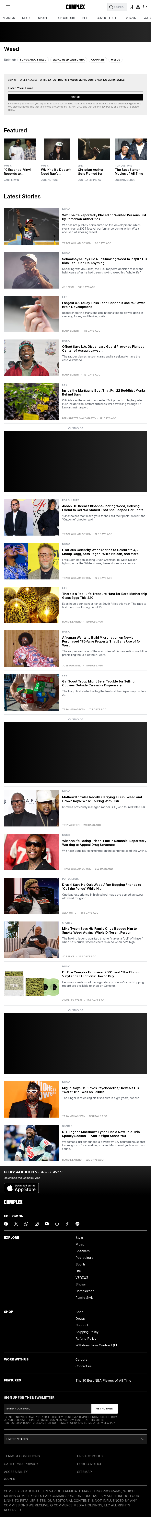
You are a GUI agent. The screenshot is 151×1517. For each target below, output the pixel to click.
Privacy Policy (105, 106)
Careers (81, 1359)
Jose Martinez (72, 665)
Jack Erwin (11, 180)
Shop (80, 1312)
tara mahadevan (73, 709)
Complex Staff (72, 1000)
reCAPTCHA (75, 106)
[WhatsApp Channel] (26, 1224)
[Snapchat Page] (57, 1224)
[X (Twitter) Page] (16, 1224)
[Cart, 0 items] (144, 7)
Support (82, 1325)
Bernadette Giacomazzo (79, 418)
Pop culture (84, 1258)
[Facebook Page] (6, 1224)
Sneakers (83, 1251)
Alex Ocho (69, 912)
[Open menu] (8, 7)
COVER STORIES (108, 18)
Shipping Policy (87, 1332)
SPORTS (43, 18)
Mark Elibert (71, 330)
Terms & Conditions (22, 1456)
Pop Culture (123, 165)
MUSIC (26, 18)
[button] (75, 1439)
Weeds (115, 59)
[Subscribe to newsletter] (104, 1409)
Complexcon (85, 1291)
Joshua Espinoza (89, 180)
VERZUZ (131, 18)
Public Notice (89, 1464)
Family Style (85, 1298)
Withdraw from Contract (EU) (98, 1345)
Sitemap (84, 1472)
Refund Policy (86, 1338)
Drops (80, 1319)
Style (79, 1238)
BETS (85, 18)
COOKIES (9, 1478)
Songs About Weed (33, 59)
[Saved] (131, 7)
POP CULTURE (66, 18)
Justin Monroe (125, 180)
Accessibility (16, 1472)
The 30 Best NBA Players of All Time (103, 1380)
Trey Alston (70, 825)
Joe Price (68, 287)
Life (80, 165)
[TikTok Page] (67, 1224)
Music (8, 165)
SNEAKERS (8, 18)
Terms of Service (129, 106)
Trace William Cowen (76, 243)
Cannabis (97, 59)
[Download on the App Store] (21, 1186)
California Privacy (21, 1464)
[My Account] (138, 7)
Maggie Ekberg (72, 621)
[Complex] (75, 7)
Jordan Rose (49, 180)
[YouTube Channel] (47, 1224)
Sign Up (75, 97)
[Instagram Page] (37, 1224)
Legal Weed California (69, 59)
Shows (81, 1284)
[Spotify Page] (77, 1224)
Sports (81, 1264)
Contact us (84, 1366)
